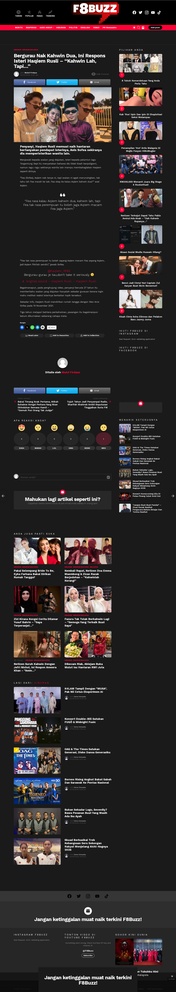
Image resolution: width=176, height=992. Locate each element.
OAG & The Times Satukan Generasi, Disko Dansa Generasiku (87, 750)
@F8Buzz (88, 950)
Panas (40, 16)
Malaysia (94, 567)
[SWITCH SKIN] (134, 27)
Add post (155, 27)
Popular (29, 16)
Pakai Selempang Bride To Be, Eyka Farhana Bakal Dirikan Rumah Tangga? (34, 574)
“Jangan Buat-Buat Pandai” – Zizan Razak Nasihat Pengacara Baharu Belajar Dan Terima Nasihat (147, 508)
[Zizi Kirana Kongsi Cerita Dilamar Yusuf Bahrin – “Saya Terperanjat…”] (37, 599)
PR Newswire (109, 27)
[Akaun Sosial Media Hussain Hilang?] (140, 234)
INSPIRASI (31, 27)
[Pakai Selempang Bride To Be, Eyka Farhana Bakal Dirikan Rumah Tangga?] (37, 551)
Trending (50, 16)
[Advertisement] (61, 37)
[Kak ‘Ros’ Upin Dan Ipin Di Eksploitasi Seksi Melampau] (140, 97)
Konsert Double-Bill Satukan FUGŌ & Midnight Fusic (84, 720)
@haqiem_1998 (59, 271)
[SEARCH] (138, 27)
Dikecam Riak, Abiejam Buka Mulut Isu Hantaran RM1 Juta (84, 665)
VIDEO (96, 27)
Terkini (18, 16)
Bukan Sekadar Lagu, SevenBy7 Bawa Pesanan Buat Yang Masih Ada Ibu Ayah (86, 813)
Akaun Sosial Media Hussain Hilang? (140, 252)
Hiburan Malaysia (30, 567)
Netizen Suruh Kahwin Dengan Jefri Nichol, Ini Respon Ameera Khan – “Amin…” (35, 667)
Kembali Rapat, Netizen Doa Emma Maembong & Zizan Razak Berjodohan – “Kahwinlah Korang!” (88, 575)
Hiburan (17, 567)
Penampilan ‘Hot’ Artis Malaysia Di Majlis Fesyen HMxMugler (140, 149)
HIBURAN (61, 27)
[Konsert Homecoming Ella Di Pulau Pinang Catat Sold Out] (125, 497)
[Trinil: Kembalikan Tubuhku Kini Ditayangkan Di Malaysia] (138, 952)
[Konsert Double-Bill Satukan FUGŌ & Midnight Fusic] (37, 730)
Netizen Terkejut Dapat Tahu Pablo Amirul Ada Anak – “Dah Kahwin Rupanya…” (141, 218)
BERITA (19, 27)
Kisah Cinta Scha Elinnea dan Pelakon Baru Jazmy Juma (140, 318)
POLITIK (73, 27)
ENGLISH (85, 27)
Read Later (33, 335)
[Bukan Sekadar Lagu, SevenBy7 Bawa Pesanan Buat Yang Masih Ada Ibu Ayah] (37, 821)
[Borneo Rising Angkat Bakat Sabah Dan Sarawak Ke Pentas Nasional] (37, 791)
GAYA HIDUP (46, 27)
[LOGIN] (143, 27)
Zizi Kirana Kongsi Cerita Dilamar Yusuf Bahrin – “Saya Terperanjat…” (36, 622)
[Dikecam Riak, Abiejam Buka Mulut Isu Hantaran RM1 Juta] (88, 644)
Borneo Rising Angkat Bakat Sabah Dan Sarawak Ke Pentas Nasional (88, 781)
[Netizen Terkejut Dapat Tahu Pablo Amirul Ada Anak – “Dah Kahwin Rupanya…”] (140, 198)
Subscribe (88, 955)
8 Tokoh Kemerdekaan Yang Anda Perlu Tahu (141, 82)
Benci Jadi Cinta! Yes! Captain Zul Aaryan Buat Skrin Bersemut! (141, 284)
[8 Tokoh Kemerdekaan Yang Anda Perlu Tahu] (140, 63)
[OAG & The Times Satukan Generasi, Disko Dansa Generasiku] (37, 760)
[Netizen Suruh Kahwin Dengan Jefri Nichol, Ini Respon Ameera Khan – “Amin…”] (37, 644)
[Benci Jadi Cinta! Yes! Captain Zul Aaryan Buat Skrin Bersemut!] (140, 265)
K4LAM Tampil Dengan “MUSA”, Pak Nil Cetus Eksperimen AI (86, 690)
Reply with (108, 477)
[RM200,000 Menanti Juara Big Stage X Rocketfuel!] (140, 164)
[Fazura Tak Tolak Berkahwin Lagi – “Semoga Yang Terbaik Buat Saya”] (88, 599)
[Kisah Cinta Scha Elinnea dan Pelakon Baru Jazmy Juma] (140, 299)
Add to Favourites (61, 335)
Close (172, 976)
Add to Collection (91, 335)
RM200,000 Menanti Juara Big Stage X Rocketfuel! (141, 183)
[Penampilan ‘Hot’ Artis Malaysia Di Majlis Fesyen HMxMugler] (140, 130)
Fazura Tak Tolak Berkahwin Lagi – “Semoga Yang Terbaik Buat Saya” (87, 622)
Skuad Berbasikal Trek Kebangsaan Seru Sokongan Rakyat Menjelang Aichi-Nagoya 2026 (86, 844)
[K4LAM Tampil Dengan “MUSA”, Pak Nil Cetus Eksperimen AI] (37, 700)
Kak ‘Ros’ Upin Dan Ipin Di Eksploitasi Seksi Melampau (140, 116)
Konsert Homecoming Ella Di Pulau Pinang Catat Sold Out (147, 495)
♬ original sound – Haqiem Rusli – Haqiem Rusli (59, 281)
